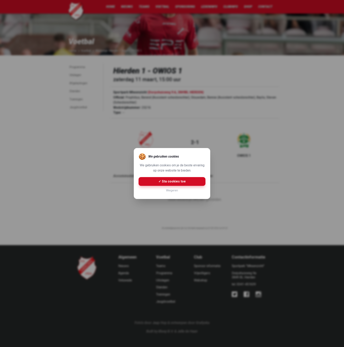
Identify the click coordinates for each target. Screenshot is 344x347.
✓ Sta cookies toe (172, 181)
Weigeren (172, 190)
